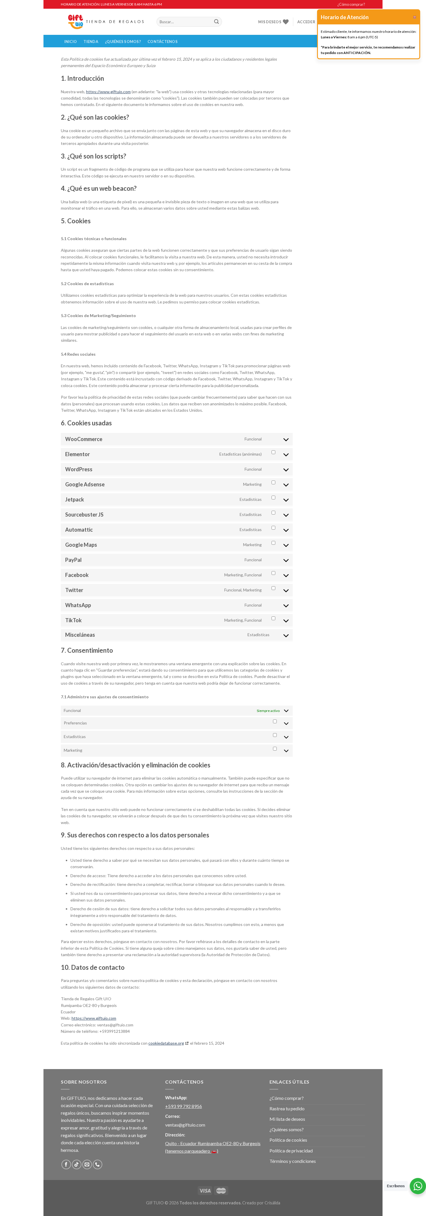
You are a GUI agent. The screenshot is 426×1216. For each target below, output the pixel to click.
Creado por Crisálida (261, 1202)
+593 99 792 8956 (183, 1106)
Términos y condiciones (293, 1161)
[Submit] (216, 22)
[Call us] (97, 1164)
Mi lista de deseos (287, 1119)
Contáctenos (163, 41)
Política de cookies (288, 1140)
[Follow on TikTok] (76, 1164)
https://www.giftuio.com (108, 91)
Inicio (70, 41)
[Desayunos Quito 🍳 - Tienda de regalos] (104, 22)
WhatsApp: (176, 1097)
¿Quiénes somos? (123, 41)
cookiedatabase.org (166, 1043)
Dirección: (175, 1134)
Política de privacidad (291, 1150)
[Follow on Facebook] (66, 1164)
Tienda (90, 41)
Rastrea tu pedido (287, 1108)
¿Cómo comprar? (351, 4)
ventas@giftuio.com (185, 1124)
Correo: (172, 1116)
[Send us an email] (87, 1164)
